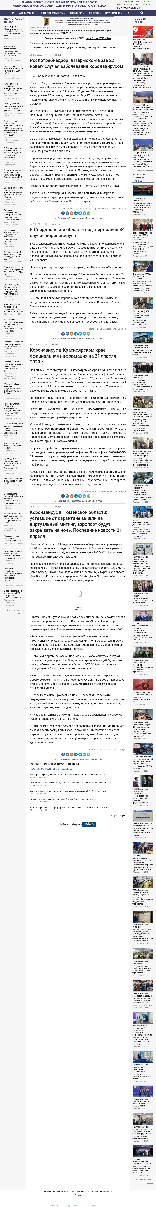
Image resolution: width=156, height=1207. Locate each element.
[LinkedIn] (76, 213)
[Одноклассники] (71, 213)
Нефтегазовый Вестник (82, 218)
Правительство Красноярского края (107, 491)
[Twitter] (80, 213)
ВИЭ (20, 314)
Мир (20, 262)
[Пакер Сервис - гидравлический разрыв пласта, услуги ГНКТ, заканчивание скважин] (78, 21)
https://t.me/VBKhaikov (98, 38)
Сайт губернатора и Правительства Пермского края (100, 208)
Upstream (9, 336)
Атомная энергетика (13, 61)
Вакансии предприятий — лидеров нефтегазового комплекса (87, 47)
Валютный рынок (12, 78)
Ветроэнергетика (12, 98)
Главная (34, 43)
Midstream (9, 299)
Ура (101, 749)
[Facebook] (63, 213)
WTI (137, 4)
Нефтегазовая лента (52, 43)
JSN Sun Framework (99, 1206)
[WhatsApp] (88, 213)
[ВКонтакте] (67, 213)
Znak (102, 329)
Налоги (8, 508)
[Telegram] (84, 213)
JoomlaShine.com (76, 1206)
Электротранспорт (12, 224)
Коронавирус (72, 43)
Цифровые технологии (14, 585)
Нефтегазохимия (12, 279)
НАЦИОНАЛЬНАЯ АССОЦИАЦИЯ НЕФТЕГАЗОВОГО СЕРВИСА (78, 1191)
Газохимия (9, 41)
